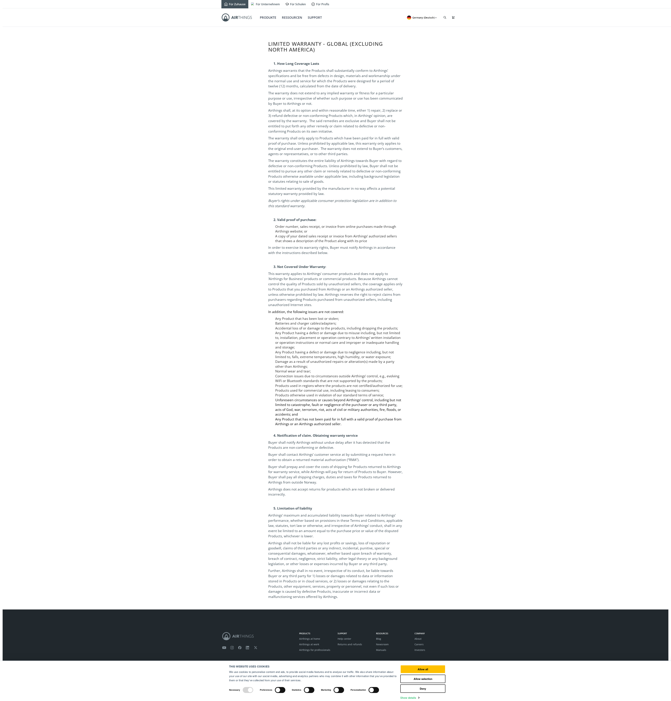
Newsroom (382, 644)
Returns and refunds (350, 644)
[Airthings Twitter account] (255, 648)
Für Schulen (298, 4)
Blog (378, 638)
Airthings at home (309, 638)
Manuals (381, 650)
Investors (419, 650)
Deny (423, 689)
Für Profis (322, 4)
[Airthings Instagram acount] (232, 648)
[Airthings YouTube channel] (224, 648)
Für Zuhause (237, 4)
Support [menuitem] (315, 17)
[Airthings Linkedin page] (248, 648)
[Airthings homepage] (258, 636)
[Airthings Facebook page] (239, 648)
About (417, 638)
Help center (344, 638)
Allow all (423, 669)
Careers (419, 644)
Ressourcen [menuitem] (292, 17)
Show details (408, 697)
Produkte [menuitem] (268, 17)
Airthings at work (309, 644)
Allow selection (423, 679)
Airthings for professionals (314, 650)
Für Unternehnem (268, 4)
